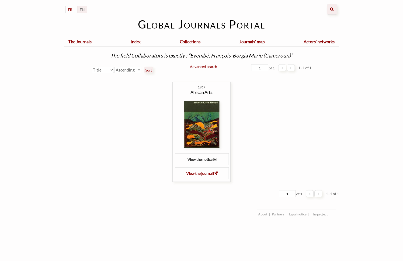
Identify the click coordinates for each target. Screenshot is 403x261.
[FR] (70, 5)
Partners (278, 214)
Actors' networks (319, 41)
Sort (148, 70)
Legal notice (297, 214)
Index (136, 41)
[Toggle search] (332, 9)
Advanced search (203, 66)
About (262, 214)
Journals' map (252, 41)
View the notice (200, 159)
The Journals (80, 41)
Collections (190, 41)
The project (319, 214)
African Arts (201, 92)
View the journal (199, 173)
